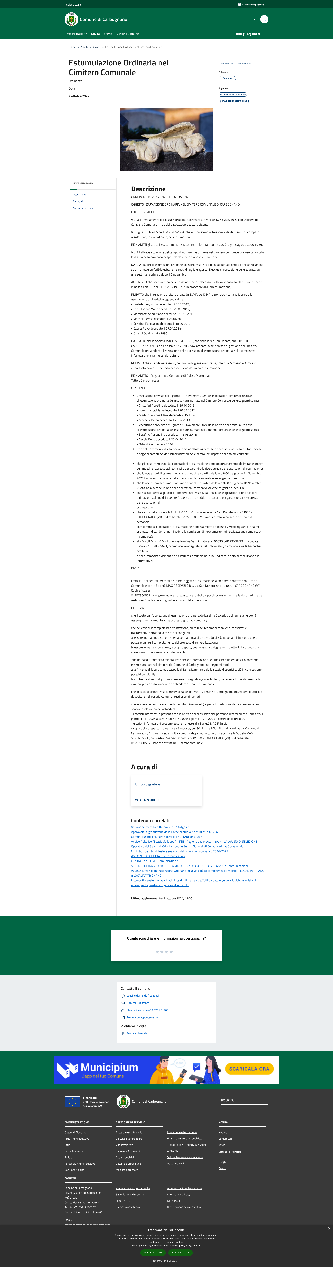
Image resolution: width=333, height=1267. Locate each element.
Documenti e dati (75, 1170)
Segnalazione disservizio (130, 1194)
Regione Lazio (73, 4)
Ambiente (173, 1151)
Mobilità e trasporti (127, 1170)
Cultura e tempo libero (129, 1139)
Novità (84, 47)
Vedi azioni (242, 63)
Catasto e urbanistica (128, 1163)
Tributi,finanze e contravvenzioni (186, 1145)
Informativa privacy (178, 1194)
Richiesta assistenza (128, 1207)
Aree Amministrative (77, 1139)
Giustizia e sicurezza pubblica (184, 1138)
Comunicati (225, 1139)
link (200, 1245)
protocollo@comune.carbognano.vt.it (87, 1224)
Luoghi (223, 1162)
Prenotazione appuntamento (133, 1188)
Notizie (223, 1132)
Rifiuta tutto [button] (180, 1252)
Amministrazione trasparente (184, 1188)
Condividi (225, 63)
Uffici (68, 1145)
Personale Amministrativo (80, 1163)
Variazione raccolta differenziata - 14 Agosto (160, 827)
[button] (166, 1261)
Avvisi (96, 47)
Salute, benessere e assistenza (185, 1157)
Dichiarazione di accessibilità (184, 1207)
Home (72, 47)
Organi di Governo (75, 1132)
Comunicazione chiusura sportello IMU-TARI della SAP (166, 836)
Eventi (222, 1168)
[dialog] (166, 1246)
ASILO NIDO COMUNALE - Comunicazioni (158, 856)
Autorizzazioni (175, 1163)
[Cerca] (264, 19)
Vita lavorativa (124, 1145)
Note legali (173, 1201)
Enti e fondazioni (74, 1151)
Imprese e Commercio (128, 1151)
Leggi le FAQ (123, 1201)
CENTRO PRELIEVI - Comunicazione (154, 861)
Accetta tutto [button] (153, 1252)
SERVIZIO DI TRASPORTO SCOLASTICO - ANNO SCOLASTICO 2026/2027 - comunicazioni (189, 865)
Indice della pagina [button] (83, 183)
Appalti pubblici (125, 1157)
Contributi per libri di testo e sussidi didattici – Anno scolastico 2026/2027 (179, 851)
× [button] (329, 1228)
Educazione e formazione (182, 1132)
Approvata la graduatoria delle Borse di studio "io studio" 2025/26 (174, 831)
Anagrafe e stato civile (129, 1132)
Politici (68, 1157)
